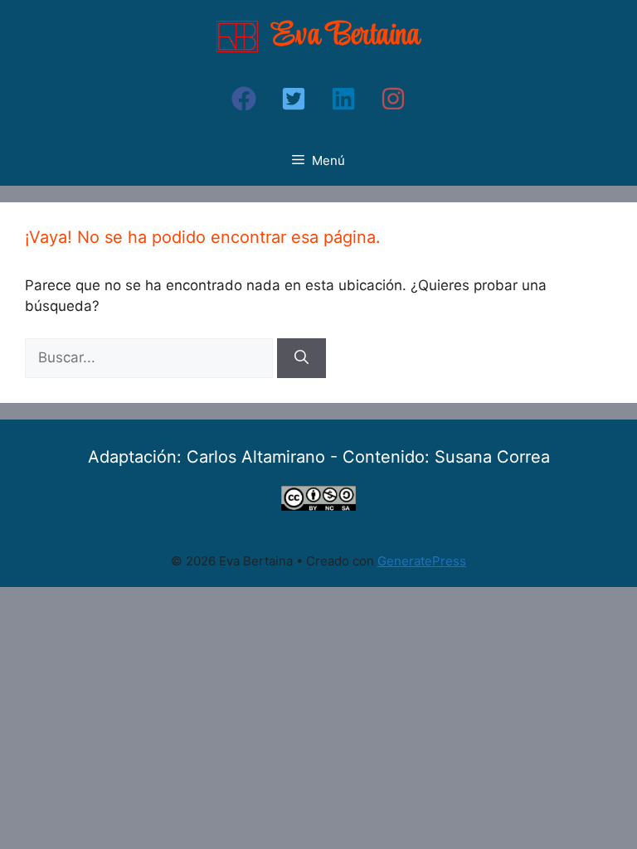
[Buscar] (301, 358)
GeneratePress (421, 561)
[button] (244, 98)
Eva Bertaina (346, 36)
